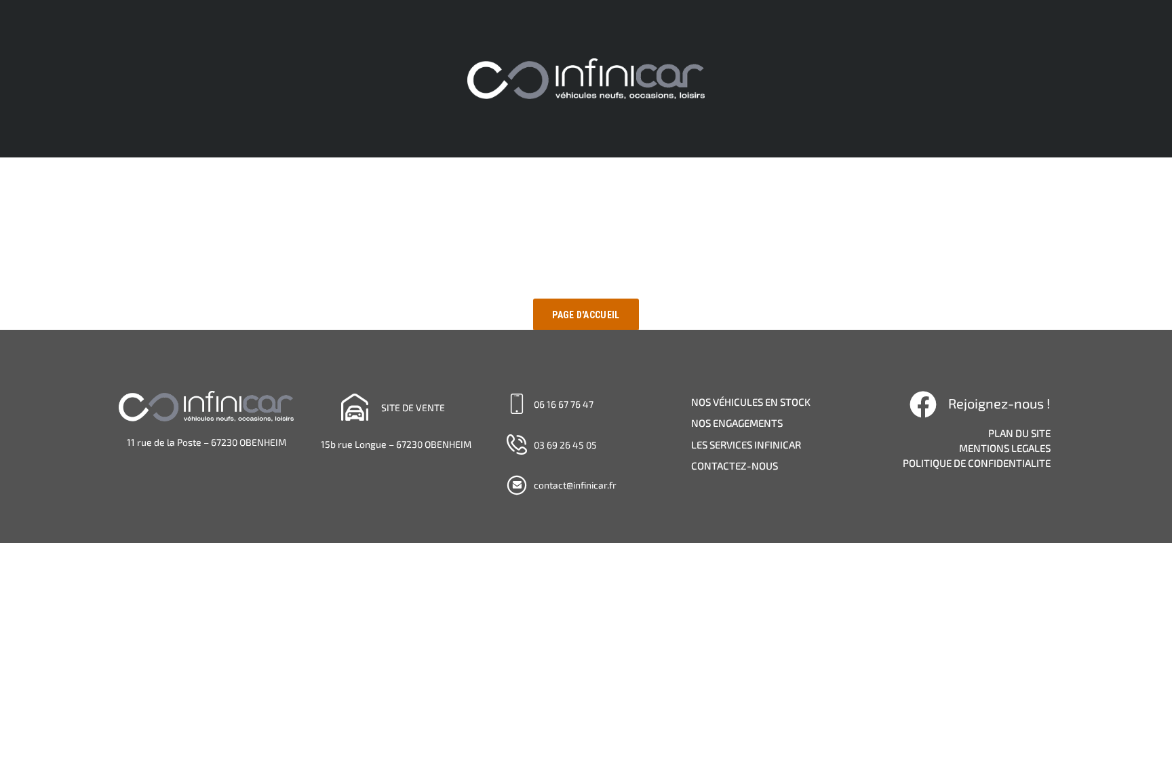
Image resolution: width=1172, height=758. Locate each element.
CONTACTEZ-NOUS (734, 465)
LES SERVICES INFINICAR (746, 444)
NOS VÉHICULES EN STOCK (750, 402)
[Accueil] (586, 77)
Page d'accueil (585, 314)
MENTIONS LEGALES (1005, 448)
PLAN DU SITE (1019, 433)
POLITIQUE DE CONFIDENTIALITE (977, 463)
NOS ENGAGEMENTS (737, 423)
